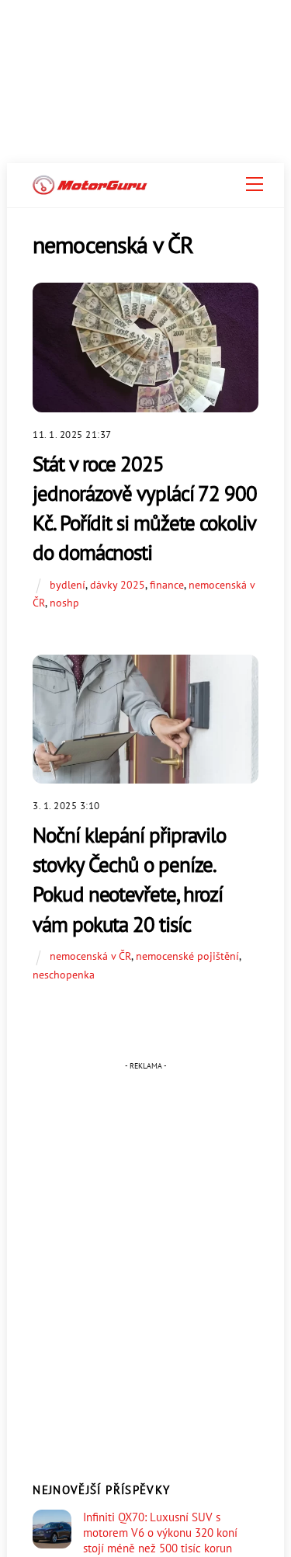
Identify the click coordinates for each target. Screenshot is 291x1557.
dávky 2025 (117, 584)
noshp (64, 602)
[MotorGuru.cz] (90, 188)
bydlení (67, 584)
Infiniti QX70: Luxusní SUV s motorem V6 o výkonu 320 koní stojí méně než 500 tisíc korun (160, 1532)
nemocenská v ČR (90, 955)
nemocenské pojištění (187, 955)
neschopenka (64, 974)
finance (167, 584)
